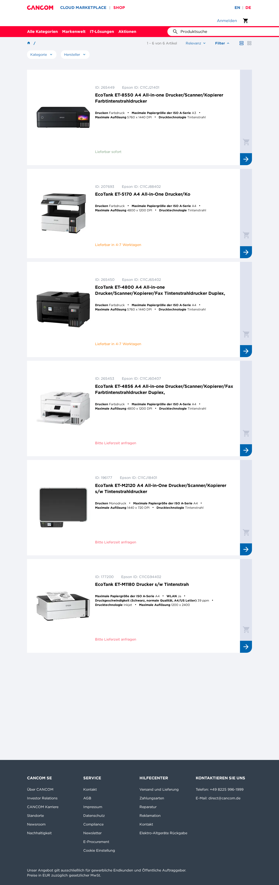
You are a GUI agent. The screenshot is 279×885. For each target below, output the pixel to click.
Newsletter (92, 833)
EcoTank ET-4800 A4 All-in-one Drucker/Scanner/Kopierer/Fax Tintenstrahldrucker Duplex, (160, 290)
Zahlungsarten (152, 798)
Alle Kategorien (42, 31)
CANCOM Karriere (42, 807)
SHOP (119, 7)
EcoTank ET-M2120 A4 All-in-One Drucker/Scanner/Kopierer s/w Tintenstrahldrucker (160, 488)
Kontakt (90, 789)
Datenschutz (94, 815)
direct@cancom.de (224, 798)
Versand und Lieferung (159, 789)
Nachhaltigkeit (39, 833)
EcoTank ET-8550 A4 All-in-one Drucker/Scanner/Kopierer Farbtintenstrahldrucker (159, 98)
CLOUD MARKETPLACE (83, 7)
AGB (87, 798)
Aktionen (127, 31)
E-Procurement (96, 841)
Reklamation (150, 815)
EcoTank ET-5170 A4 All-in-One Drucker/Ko (142, 194)
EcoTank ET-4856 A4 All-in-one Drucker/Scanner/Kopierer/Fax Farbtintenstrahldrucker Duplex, (164, 389)
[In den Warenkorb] (246, 142)
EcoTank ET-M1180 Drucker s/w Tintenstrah (142, 584)
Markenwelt (73, 31)
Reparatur (148, 807)
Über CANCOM (40, 789)
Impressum (92, 807)
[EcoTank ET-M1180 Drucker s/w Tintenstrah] (63, 606)
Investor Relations (42, 798)
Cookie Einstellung (99, 850)
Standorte (35, 815)
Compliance (93, 824)
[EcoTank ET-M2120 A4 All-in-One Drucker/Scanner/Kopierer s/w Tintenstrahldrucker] (63, 507)
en (237, 7)
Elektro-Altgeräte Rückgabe (163, 833)
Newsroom (36, 824)
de (248, 7)
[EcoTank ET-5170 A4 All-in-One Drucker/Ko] (63, 213)
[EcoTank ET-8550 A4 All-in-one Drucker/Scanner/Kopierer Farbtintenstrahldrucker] (63, 117)
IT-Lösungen (102, 31)
